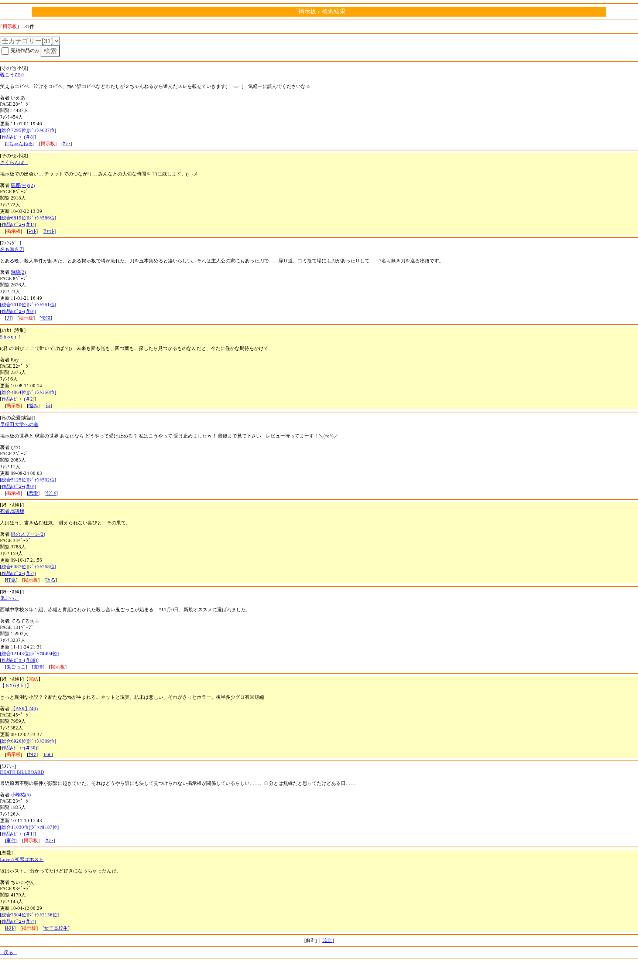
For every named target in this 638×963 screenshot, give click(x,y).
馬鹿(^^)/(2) (23, 185)
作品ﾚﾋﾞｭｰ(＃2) (17, 399)
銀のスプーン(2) (28, 534)
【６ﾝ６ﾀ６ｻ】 (16, 685)
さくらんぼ (14, 162)
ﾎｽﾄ (10, 928)
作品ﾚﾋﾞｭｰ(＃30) (19, 748)
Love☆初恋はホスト (22, 859)
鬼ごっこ (9, 598)
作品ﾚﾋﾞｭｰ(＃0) (17, 311)
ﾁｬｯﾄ (49, 231)
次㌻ (328, 940)
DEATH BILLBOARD (22, 772)
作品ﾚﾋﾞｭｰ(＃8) (17, 137)
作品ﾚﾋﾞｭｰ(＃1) (17, 224)
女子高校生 (56, 928)
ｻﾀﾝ (32, 754)
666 (48, 754)
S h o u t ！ (11, 337)
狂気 (11, 580)
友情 (38, 667)
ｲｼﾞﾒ (51, 493)
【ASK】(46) (24, 708)
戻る (8, 952)
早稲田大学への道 (19, 424)
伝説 (46, 318)
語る (50, 580)
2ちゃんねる (19, 143)
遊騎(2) (18, 272)
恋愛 (33, 493)
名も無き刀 (12, 249)
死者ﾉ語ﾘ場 (12, 511)
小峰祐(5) (21, 794)
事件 (11, 840)
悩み (33, 405)
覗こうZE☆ (12, 75)
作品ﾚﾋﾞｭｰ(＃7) (17, 573)
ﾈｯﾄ (67, 143)
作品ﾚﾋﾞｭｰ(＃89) (19, 660)
